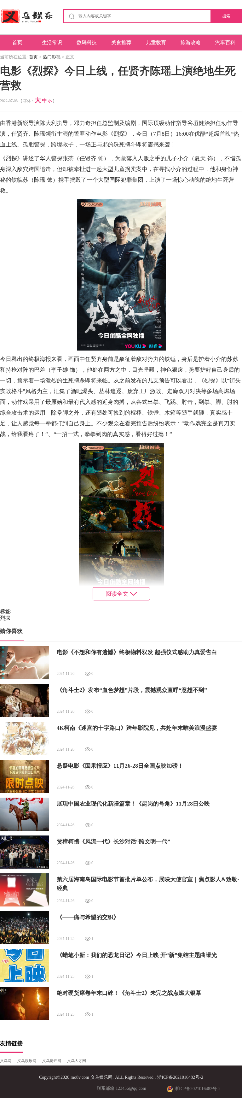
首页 (17, 42)
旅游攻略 (191, 42)
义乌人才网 (76, 1061)
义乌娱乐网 (26, 1061)
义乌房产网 (51, 1061)
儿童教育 (156, 42)
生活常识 (52, 42)
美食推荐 (121, 42)
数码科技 (87, 42)
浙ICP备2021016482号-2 (180, 1077)
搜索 (226, 16)
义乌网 (5, 1061)
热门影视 (51, 57)
